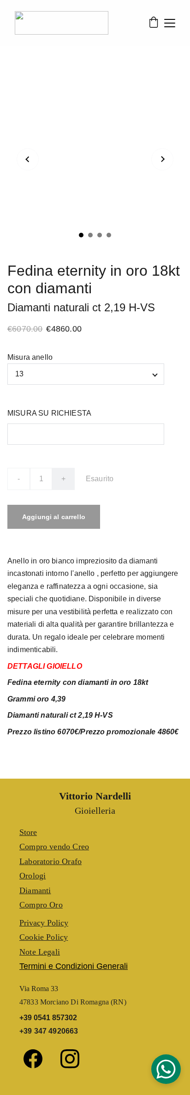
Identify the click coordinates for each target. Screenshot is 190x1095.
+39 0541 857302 (48, 1018)
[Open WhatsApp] (166, 1069)
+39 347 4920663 (48, 1031)
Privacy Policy (43, 922)
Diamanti (35, 890)
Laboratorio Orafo (50, 861)
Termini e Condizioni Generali (73, 966)
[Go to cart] (154, 23)
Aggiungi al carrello (53, 516)
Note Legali (39, 951)
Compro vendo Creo (54, 846)
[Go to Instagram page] (69, 1058)
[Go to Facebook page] (38, 1058)
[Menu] (169, 23)
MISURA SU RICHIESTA (49, 413)
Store (28, 832)
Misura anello (30, 357)
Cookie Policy (43, 937)
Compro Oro (41, 904)
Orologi (32, 875)
